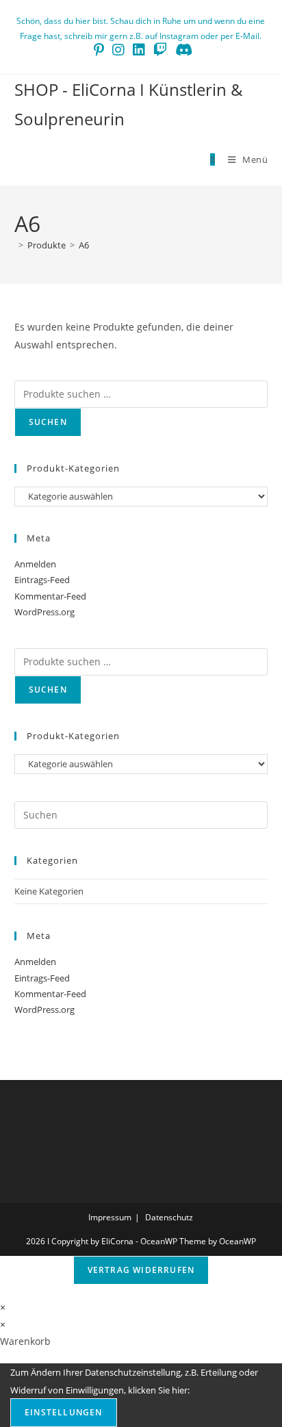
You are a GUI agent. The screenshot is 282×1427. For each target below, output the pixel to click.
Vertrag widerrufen (141, 1270)
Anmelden (35, 564)
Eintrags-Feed (42, 580)
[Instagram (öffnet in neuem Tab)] (118, 50)
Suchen (48, 422)
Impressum (109, 1217)
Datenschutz (169, 1217)
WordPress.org (44, 612)
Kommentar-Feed (50, 596)
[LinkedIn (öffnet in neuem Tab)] (139, 50)
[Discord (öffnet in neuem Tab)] (181, 50)
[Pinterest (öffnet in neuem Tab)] (99, 50)
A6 (84, 245)
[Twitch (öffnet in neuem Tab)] (160, 50)
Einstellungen (64, 1412)
